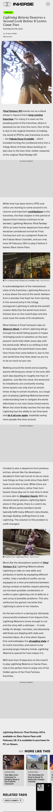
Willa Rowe (12, 34)
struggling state (37, 641)
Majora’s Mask (11, 329)
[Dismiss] (48, 785)
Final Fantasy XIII (12, 111)
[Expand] (39, 785)
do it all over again (18, 415)
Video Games (12, 800)
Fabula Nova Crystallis (21, 138)
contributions (35, 211)
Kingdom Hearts (29, 496)
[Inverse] (23, 4)
